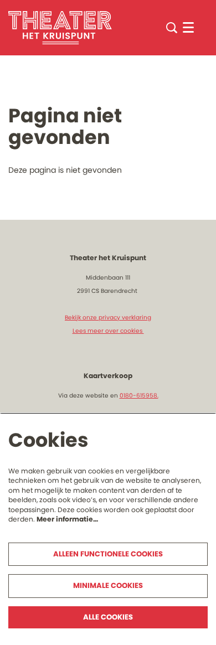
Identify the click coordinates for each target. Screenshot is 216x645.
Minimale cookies (108, 585)
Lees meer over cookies (108, 331)
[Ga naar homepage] (60, 27)
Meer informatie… (67, 519)
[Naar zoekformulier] (171, 27)
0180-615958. (139, 395)
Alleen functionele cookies (108, 554)
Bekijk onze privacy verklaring (108, 317)
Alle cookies (108, 617)
